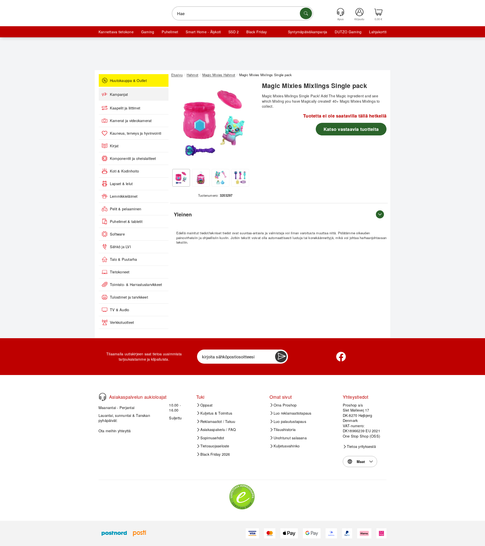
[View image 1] (181, 178)
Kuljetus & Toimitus (216, 413)
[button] (213, 123)
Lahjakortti (377, 31)
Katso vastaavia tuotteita (351, 129)
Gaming (147, 31)
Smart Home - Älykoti (203, 31)
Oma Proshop (285, 405)
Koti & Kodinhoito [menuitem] (124, 171)
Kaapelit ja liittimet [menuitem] (125, 107)
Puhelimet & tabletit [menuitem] (126, 221)
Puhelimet (170, 31)
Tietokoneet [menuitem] (120, 271)
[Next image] (248, 124)
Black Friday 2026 (215, 454)
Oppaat (206, 405)
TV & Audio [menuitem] (119, 309)
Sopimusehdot (212, 437)
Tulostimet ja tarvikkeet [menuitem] (129, 297)
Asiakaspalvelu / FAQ (218, 429)
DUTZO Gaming (348, 31)
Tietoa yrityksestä (361, 446)
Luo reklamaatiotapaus (292, 413)
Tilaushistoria (285, 429)
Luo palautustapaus (290, 421)
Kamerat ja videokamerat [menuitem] (131, 120)
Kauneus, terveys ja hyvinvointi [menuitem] (135, 133)
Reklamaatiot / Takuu (217, 421)
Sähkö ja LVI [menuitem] (120, 246)
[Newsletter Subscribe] (281, 356)
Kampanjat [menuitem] (119, 94)
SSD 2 (233, 31)
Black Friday (256, 31)
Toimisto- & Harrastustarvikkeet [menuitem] (136, 284)
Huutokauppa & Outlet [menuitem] (128, 80)
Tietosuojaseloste (214, 445)
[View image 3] (220, 178)
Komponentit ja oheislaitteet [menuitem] (133, 158)
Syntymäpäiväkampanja (307, 31)
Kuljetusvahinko (287, 445)
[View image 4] (240, 178)
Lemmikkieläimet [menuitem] (124, 196)
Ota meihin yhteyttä (115, 430)
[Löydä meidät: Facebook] (341, 357)
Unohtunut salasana (290, 437)
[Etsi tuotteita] (306, 13)
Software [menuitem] (117, 234)
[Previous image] (179, 124)
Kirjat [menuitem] (114, 145)
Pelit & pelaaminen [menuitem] (125, 208)
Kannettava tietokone (116, 31)
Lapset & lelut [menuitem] (121, 183)
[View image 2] (201, 178)
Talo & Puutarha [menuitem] (123, 259)
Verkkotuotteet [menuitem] (122, 322)
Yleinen (183, 214)
